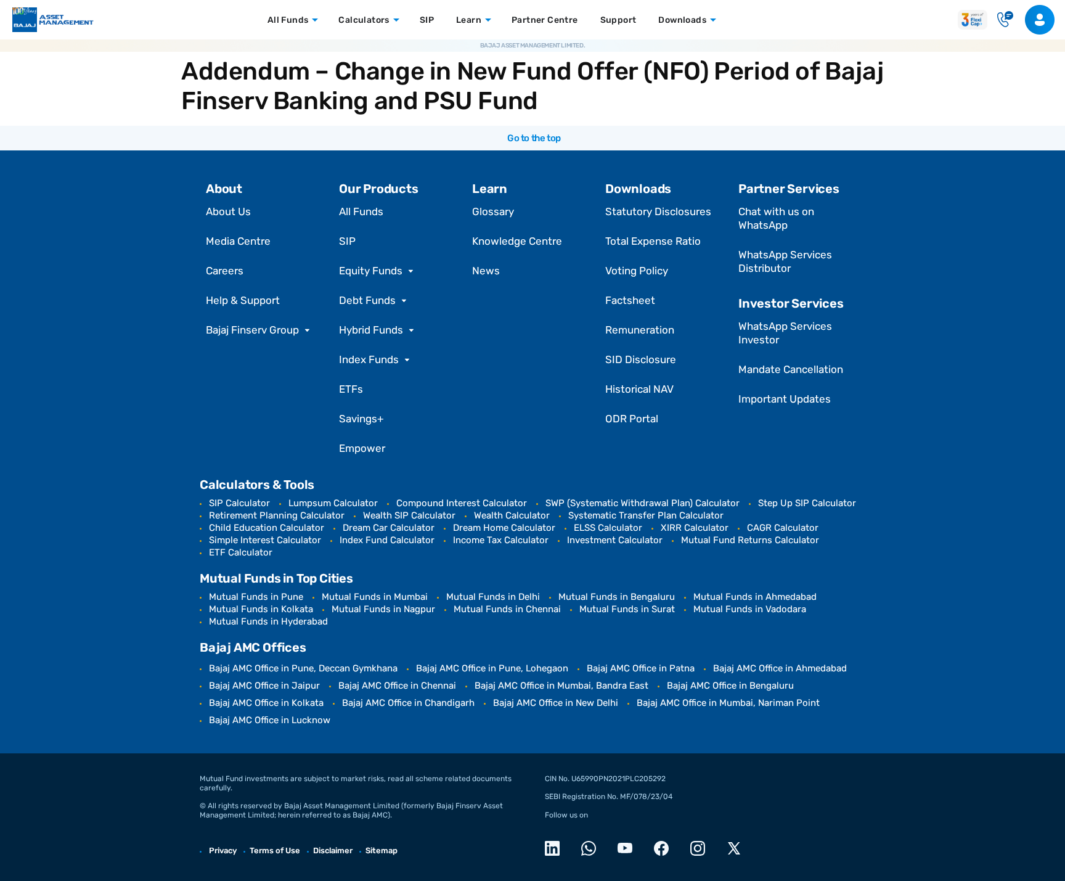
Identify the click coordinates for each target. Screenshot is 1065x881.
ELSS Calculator (608, 527)
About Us (228, 211)
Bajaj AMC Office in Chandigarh (408, 702)
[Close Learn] (486, 20)
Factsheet (630, 300)
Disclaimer (333, 850)
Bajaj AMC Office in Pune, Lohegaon (492, 668)
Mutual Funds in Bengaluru (616, 596)
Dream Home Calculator (504, 527)
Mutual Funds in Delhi (493, 596)
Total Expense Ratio (653, 241)
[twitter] (737, 848)
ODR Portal (631, 418)
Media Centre (238, 241)
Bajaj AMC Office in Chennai (397, 685)
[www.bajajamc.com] (53, 19)
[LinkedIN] (555, 848)
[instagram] (701, 848)
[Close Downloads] (711, 20)
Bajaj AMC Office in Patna (641, 668)
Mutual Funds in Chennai (507, 609)
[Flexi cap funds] (972, 19)
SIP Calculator (239, 503)
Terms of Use (275, 850)
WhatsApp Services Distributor (785, 261)
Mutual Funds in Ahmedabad (755, 596)
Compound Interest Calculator (461, 503)
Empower (362, 448)
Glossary (493, 211)
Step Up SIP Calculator (807, 503)
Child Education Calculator (266, 527)
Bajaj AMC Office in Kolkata (266, 702)
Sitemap (381, 850)
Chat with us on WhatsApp (776, 218)
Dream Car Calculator (389, 527)
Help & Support (243, 300)
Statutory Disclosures (658, 211)
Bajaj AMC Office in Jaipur (264, 685)
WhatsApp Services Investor (785, 333)
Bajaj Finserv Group (252, 330)
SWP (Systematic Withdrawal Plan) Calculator (642, 503)
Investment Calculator (615, 540)
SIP (347, 241)
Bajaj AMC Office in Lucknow (269, 720)
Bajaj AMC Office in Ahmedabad (780, 668)
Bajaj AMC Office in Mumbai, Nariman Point (728, 702)
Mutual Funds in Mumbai (375, 596)
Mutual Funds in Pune (256, 596)
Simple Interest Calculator (265, 540)
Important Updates (784, 399)
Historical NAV (639, 389)
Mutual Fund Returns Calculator (750, 540)
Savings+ (361, 418)
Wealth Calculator (512, 515)
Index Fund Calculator (387, 540)
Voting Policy (636, 270)
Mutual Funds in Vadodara (749, 609)
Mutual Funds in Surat (627, 609)
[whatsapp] (592, 848)
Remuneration (639, 330)
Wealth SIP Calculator (409, 515)
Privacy (223, 850)
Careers (224, 270)
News (486, 270)
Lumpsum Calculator (333, 503)
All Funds (361, 211)
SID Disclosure (640, 359)
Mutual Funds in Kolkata (261, 609)
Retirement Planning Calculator (277, 515)
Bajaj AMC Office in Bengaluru (730, 685)
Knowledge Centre (517, 241)
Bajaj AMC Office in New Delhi (555, 702)
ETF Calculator (240, 552)
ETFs (351, 389)
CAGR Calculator (782, 527)
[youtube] (628, 848)
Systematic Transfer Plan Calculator (646, 515)
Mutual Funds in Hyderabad (268, 621)
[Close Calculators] (395, 20)
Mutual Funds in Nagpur (383, 609)
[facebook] (664, 848)
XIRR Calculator (694, 527)
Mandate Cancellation (790, 369)
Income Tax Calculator (501, 540)
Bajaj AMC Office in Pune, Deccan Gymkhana (303, 668)
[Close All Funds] (313, 20)
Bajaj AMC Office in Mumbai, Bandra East (561, 685)
